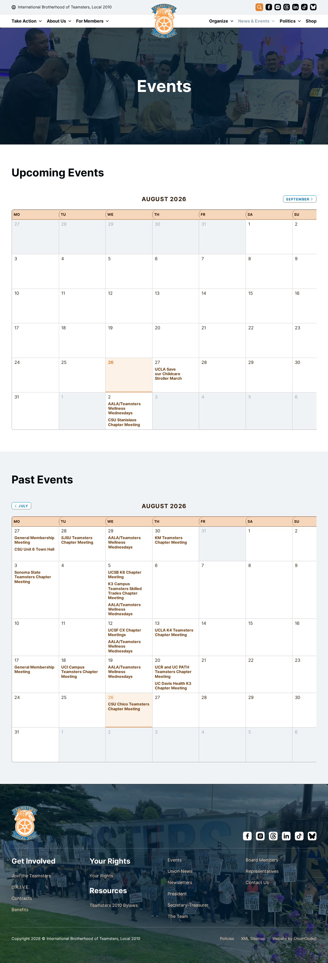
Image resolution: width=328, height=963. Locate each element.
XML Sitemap (253, 938)
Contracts (22, 898)
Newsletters (180, 882)
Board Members (262, 859)
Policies (227, 938)
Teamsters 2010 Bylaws (114, 905)
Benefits (20, 909)
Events (175, 859)
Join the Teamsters (31, 875)
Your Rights (101, 875)
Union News (180, 871)
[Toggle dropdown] (40, 21)
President (177, 893)
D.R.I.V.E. (21, 887)
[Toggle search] (259, 7)
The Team (178, 916)
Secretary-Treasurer (188, 905)
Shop (311, 21)
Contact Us (257, 882)
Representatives (262, 871)
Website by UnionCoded (294, 938)
